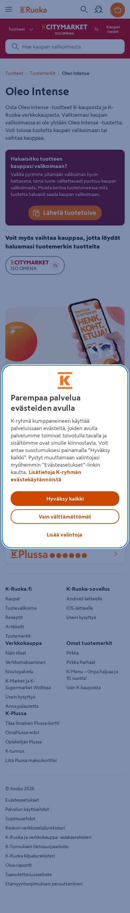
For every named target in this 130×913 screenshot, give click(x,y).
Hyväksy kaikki (65, 498)
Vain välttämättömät (65, 516)
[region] (65, 456)
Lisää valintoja (64, 534)
